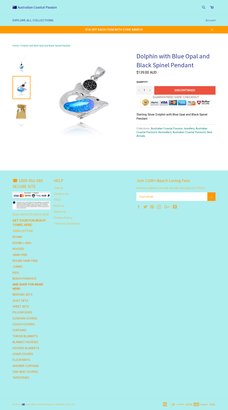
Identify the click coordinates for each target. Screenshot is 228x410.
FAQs (57, 199)
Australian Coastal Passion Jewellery (172, 128)
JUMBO (17, 266)
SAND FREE (19, 255)
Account (211, 20)
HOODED (18, 249)
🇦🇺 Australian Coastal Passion (34, 7)
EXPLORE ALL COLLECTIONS (32, 20)
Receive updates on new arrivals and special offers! (170, 188)
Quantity (142, 82)
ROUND (17, 237)
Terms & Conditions (67, 223)
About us (60, 211)
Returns (59, 205)
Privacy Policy (63, 217)
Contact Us (61, 194)
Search (58, 188)
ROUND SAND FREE (25, 260)
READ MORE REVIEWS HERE (30, 214)
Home (15, 45)
